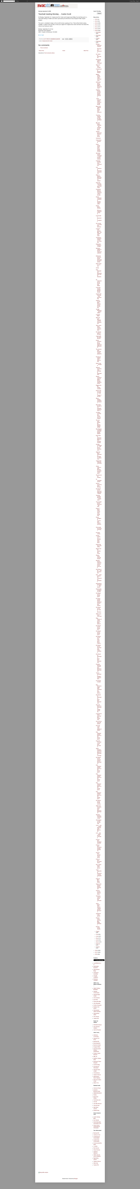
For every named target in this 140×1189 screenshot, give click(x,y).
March (97, 942)
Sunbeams (98, 138)
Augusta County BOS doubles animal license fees (98, 304)
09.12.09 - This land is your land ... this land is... (98, 743)
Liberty (97, 267)
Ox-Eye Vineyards (97, 1005)
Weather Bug (96, 1110)
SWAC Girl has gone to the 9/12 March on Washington (98, 809)
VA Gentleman (96, 1073)
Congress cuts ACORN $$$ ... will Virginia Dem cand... (99, 232)
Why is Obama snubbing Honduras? (99, 401)
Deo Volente (96, 1120)
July (97, 934)
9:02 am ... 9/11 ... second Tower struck (98, 855)
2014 (96, 21)
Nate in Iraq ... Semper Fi (99, 364)
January (98, 946)
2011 (96, 26)
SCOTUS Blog (96, 1064)
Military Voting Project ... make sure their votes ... (98, 77)
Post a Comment (44, 47)
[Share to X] (68, 39)
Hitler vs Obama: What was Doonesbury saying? (98, 177)
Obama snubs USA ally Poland (98, 557)
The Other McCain (97, 1103)
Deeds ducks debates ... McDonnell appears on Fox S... (99, 209)
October (98, 38)
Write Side (95, 1163)
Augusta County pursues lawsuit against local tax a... (98, 93)
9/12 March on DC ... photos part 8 (98, 595)
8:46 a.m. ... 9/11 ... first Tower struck (99, 861)
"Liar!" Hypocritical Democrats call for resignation (99, 873)
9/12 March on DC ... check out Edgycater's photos (99, 491)
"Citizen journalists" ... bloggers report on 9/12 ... (98, 675)
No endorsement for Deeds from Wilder (99, 282)
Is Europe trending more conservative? (98, 163)
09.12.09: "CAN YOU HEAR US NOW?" (99, 728)
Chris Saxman (96, 997)
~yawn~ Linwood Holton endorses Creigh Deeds (98, 101)
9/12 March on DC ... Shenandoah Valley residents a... (98, 649)
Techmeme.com (96, 1100)
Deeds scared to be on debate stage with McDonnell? (99, 344)
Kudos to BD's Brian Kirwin (98, 880)
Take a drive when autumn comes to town (98, 328)
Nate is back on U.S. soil (98, 265)
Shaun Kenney (96, 1150)
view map (41, 35)
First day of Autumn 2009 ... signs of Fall (98, 359)
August (97, 931)
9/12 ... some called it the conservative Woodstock (99, 578)
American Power (97, 1088)
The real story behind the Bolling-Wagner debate (98, 424)
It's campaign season (99, 480)
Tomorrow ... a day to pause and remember (98, 898)
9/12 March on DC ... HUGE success (98, 802)
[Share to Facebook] (70, 39)
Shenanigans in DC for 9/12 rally (98, 821)
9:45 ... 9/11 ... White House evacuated (98, 835)
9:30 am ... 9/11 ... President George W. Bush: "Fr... (98, 847)
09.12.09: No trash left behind (99, 722)
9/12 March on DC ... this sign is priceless (98, 610)
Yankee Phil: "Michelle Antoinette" (99, 462)
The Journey (96, 1016)
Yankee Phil (96, 1018)
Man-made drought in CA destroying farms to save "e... (99, 407)
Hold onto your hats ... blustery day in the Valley (99, 185)
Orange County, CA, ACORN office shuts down (98, 539)
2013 (96, 23)
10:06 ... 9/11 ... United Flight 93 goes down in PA (99, 828)
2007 (96, 952)
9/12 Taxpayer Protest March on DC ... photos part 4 (98, 769)
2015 (96, 19)
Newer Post (41, 50)
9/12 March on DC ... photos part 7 (98, 627)
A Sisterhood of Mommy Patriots (99, 71)
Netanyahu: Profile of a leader (98, 245)
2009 (96, 30)
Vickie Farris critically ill (98, 141)
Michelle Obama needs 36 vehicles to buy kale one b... (98, 564)
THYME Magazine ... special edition (99, 311)
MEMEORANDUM (97, 1093)
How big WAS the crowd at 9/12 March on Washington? (98, 668)
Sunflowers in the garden (98, 915)
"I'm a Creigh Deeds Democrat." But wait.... (99, 504)
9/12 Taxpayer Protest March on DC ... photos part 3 (98, 777)
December (98, 32)
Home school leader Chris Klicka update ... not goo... (98, 148)
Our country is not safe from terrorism (99, 225)
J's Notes (95, 1146)
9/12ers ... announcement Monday (99, 485)
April (97, 940)
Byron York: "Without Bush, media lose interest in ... (98, 110)
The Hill (95, 1101)
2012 (96, 25)
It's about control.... (98, 533)
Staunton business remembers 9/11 (98, 816)
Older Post (86, 50)
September (98, 41)
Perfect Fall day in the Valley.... (98, 545)
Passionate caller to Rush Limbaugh (99, 61)
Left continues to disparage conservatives (99, 170)
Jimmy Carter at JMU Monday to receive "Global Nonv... (98, 470)
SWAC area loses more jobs (99, 615)
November (98, 35)
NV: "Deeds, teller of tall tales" (98, 333)
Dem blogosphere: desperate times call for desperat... (99, 274)
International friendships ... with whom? (99, 585)
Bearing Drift (96, 1041)
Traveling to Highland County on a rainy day (99, 240)
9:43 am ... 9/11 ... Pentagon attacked (98, 841)
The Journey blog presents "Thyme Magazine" (99, 352)
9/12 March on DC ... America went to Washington (98, 760)
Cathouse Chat (96, 1134)
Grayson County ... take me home (98, 892)
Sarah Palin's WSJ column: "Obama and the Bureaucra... (98, 907)
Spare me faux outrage (98, 66)
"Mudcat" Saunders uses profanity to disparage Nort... (99, 371)
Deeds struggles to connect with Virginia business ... (98, 521)
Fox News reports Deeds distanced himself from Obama (98, 602)
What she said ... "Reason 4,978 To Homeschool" (98, 320)
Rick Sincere (96, 1148)
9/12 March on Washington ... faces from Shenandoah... (98, 658)
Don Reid (95, 999)
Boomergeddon (96, 1043)
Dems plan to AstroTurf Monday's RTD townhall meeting (98, 439)
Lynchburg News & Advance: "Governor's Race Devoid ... (99, 192)
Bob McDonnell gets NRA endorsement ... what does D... (99, 689)
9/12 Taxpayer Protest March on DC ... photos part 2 (98, 786)
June (97, 936)
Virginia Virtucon (97, 1074)
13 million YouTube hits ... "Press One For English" (98, 415)
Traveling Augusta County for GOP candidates (99, 118)
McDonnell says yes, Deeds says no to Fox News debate (99, 258)
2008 (96, 950)
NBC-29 (95, 1056)
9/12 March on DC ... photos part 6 (98, 633)
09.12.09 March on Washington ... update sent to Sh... (98, 708)
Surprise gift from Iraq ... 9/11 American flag (98, 296)
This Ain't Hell (96, 1105)
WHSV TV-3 (96, 1082)
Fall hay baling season (98, 928)
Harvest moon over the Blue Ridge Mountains (98, 921)
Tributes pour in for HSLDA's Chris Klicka (99, 134)
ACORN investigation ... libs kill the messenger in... (99, 447)
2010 (96, 28)
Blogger (76, 1178)
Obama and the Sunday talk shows (98, 551)
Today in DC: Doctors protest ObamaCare (99, 886)
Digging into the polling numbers (98, 387)
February (98, 943)
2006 (96, 954)
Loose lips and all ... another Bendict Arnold (98, 290)
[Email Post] (63, 38)
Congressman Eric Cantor (47, 40)
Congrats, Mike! (98, 315)
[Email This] (65, 39)
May (97, 938)
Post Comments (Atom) (49, 53)
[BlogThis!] (67, 39)
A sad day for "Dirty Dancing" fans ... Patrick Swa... (99, 716)
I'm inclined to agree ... (98, 682)
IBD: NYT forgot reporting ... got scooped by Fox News (98, 126)
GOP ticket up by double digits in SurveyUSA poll (99, 85)
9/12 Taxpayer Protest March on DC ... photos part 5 (98, 736)
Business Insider (97, 1045)
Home (63, 50)
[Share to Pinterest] (72, 39)
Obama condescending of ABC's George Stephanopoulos (98, 380)
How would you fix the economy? (99, 529)
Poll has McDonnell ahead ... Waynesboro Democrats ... (98, 48)
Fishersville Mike (97, 1001)
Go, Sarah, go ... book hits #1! (98, 56)
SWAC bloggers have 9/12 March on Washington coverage (99, 752)
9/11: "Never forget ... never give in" (98, 866)
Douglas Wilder (96, 1046)
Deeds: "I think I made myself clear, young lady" (98, 512)
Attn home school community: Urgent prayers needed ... (99, 156)
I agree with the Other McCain (98, 337)
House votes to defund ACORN (98, 590)
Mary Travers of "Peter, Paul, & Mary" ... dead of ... (99, 621)
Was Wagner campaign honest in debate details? (99, 431)
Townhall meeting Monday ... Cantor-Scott (98, 498)
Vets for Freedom (97, 1029)
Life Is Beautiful (96, 1003)
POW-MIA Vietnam (97, 1024)
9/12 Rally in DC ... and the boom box (99, 571)
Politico (95, 1094)
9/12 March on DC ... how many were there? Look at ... (98, 640)
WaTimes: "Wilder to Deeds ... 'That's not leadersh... (99, 251)
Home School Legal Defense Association (96, 1127)
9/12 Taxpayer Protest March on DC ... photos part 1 (98, 795)
